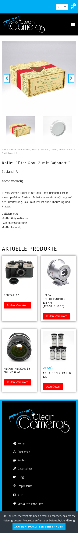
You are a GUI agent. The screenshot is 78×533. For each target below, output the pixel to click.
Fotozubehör (24, 149)
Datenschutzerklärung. (62, 520)
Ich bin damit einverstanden (38, 526)
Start (4, 149)
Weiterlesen (53, 387)
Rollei (54, 149)
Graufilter (44, 149)
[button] (73, 24)
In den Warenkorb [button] (17, 305)
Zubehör (12, 149)
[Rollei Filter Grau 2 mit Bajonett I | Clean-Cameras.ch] (39, 78)
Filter (34, 149)
